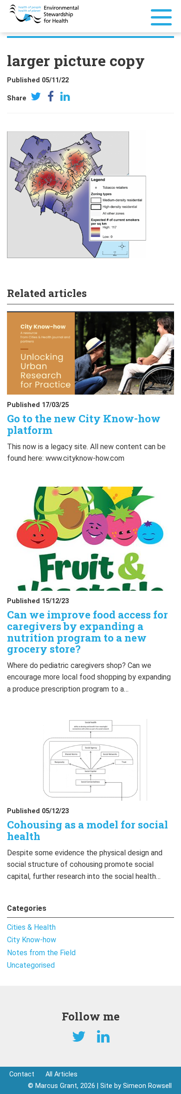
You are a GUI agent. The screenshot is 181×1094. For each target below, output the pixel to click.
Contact (21, 1074)
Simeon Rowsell (147, 1086)
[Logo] (43, 13)
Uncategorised (31, 965)
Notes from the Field (41, 952)
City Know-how (31, 939)
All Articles (61, 1074)
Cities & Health (31, 927)
